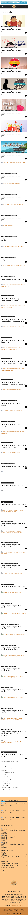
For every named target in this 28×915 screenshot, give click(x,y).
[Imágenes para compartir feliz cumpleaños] (14, 660)
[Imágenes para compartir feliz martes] (14, 477)
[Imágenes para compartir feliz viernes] (14, 271)
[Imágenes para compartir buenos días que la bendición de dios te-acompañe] (14, 723)
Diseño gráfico (5, 766)
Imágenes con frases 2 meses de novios (9, 236)
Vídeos (24, 910)
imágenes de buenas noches (7, 502)
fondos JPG (12, 910)
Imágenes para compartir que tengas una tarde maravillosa (13, 446)
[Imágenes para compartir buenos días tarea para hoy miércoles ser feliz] (14, 311)
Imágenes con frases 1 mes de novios (9, 257)
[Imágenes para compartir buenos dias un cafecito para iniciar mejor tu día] (14, 353)
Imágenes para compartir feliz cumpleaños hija (11, 566)
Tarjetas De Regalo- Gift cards (9, 787)
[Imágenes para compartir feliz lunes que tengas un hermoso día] (14, 290)
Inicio (2, 10)
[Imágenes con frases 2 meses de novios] (14, 231)
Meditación (5, 781)
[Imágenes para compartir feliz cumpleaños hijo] (14, 536)
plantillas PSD (18, 910)
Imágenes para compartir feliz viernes (14, 279)
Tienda (21, 909)
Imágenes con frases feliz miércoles (8, 316)
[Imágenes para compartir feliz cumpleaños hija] (14, 557)
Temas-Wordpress (7, 772)
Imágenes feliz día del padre (13, 909)
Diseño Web (4, 770)
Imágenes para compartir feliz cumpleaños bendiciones (11, 648)
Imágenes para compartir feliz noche (13, 504)
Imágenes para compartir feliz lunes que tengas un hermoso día (13, 299)
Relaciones (5, 785)
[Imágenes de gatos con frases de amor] (14, 746)
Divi (5, 774)
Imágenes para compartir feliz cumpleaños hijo (11, 545)
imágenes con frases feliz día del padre (9, 26)
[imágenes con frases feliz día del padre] (14, 21)
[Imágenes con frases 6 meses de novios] (14, 395)
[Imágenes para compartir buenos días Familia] (14, 618)
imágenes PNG (6, 910)
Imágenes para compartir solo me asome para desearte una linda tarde (13, 383)
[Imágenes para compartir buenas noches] (14, 681)
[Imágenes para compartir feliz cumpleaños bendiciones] (14, 639)
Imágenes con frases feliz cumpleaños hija (10, 563)
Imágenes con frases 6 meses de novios (9, 400)
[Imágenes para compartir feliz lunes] (14, 578)
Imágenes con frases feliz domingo (8, 421)
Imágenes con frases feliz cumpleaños (9, 645)
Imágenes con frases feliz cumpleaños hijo (10, 542)
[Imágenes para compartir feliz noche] (14, 496)
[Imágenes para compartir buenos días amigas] (14, 597)
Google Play (6, 789)
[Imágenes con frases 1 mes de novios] (14, 252)
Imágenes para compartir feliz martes (13, 485)
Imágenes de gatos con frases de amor (9, 752)
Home (5, 909)
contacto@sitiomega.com (17, 905)
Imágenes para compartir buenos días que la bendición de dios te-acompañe (13, 733)
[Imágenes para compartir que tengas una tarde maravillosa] (14, 437)
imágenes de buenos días (6, 337)
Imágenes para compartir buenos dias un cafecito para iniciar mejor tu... (13, 362)
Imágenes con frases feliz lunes (7, 295)
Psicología (5, 783)
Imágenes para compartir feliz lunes (13, 586)
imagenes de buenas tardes (7, 379)
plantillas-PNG (6, 768)
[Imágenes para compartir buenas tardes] (14, 702)
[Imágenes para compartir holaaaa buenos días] (14, 332)
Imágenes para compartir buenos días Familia (10, 624)
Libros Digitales (5, 779)
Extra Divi (6, 776)
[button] (2, 6)
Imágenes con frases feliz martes (8, 482)
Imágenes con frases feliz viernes (8, 276)
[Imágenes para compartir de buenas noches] (14, 515)
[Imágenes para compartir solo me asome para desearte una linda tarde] (14, 374)
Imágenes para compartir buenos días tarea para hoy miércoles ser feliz (13, 320)
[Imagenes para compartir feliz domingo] (14, 416)
